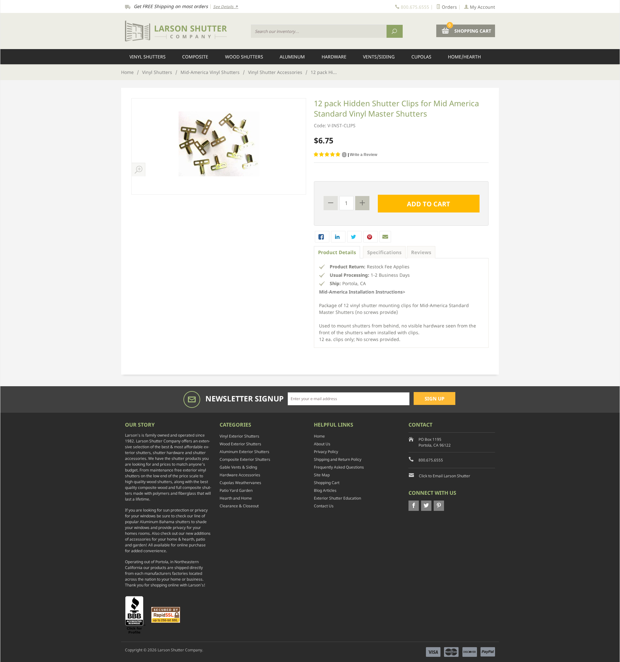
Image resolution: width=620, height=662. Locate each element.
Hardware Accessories (240, 475)
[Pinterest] (439, 506)
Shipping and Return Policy (337, 459)
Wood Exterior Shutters (240, 444)
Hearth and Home (236, 498)
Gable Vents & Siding (238, 467)
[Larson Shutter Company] (184, 31)
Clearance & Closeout (239, 506)
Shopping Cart (326, 482)
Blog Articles (325, 490)
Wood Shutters (244, 57)
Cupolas (421, 57)
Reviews (421, 252)
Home (127, 72)
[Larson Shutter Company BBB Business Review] (137, 614)
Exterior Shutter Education (337, 498)
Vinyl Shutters (147, 57)
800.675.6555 (430, 460)
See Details (223, 6)
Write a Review (363, 154)
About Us (322, 444)
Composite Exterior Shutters (245, 459)
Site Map (322, 475)
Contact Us (324, 506)
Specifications (384, 252)
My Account (482, 7)
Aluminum (292, 57)
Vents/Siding (379, 57)
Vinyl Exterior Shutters (239, 436)
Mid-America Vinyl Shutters (210, 72)
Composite (195, 57)
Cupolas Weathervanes (240, 482)
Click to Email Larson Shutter (444, 476)
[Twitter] (426, 506)
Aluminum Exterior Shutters (244, 451)
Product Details (337, 252)
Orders (448, 7)
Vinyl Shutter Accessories (275, 72)
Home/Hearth (464, 57)
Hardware (334, 57)
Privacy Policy (326, 451)
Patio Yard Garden (236, 490)
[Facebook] (413, 506)
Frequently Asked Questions (339, 467)
